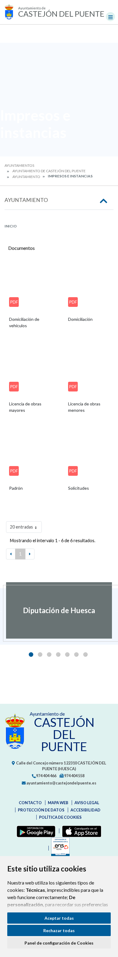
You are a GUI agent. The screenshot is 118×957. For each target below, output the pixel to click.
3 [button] (49, 654)
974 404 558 (74, 775)
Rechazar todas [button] (59, 930)
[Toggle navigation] (110, 16)
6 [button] (76, 654)
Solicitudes (78, 488)
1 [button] (31, 654)
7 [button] (85, 654)
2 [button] (40, 654)
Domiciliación (80, 319)
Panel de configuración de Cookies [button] (59, 942)
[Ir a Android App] (35, 830)
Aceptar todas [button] (59, 918)
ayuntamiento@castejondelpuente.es (61, 783)
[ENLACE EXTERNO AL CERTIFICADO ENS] (59, 848)
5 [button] (67, 654)
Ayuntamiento (26, 176)
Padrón (16, 488)
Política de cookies (60, 817)
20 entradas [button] (21, 526)
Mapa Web (58, 802)
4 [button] (58, 654)
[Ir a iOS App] (80, 830)
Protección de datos (41, 810)
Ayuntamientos (19, 165)
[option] (59, 610)
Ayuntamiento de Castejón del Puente (49, 171)
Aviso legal (86, 802)
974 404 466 (45, 775)
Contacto (30, 802)
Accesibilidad (85, 810)
